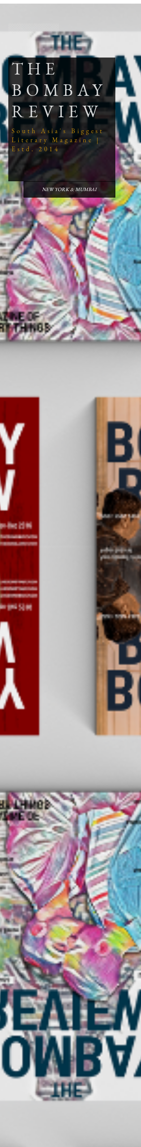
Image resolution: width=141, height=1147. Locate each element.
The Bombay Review (59, 90)
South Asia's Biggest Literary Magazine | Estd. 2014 (58, 140)
